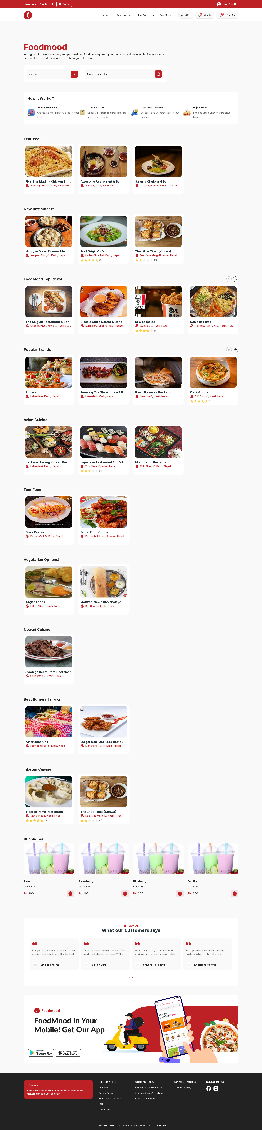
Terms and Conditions (110, 1098)
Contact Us (104, 1109)
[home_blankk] (28, 15)
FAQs (101, 1104)
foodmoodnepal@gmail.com (149, 1093)
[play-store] (41, 1053)
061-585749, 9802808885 (148, 1087)
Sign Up (233, 4)
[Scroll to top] (243, 1109)
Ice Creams (144, 15)
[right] (235, 279)
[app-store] (68, 1053)
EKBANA (162, 1125)
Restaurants (123, 15)
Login (224, 4)
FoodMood (110, 1125)
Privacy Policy (106, 1093)
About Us (103, 1087)
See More (165, 15)
